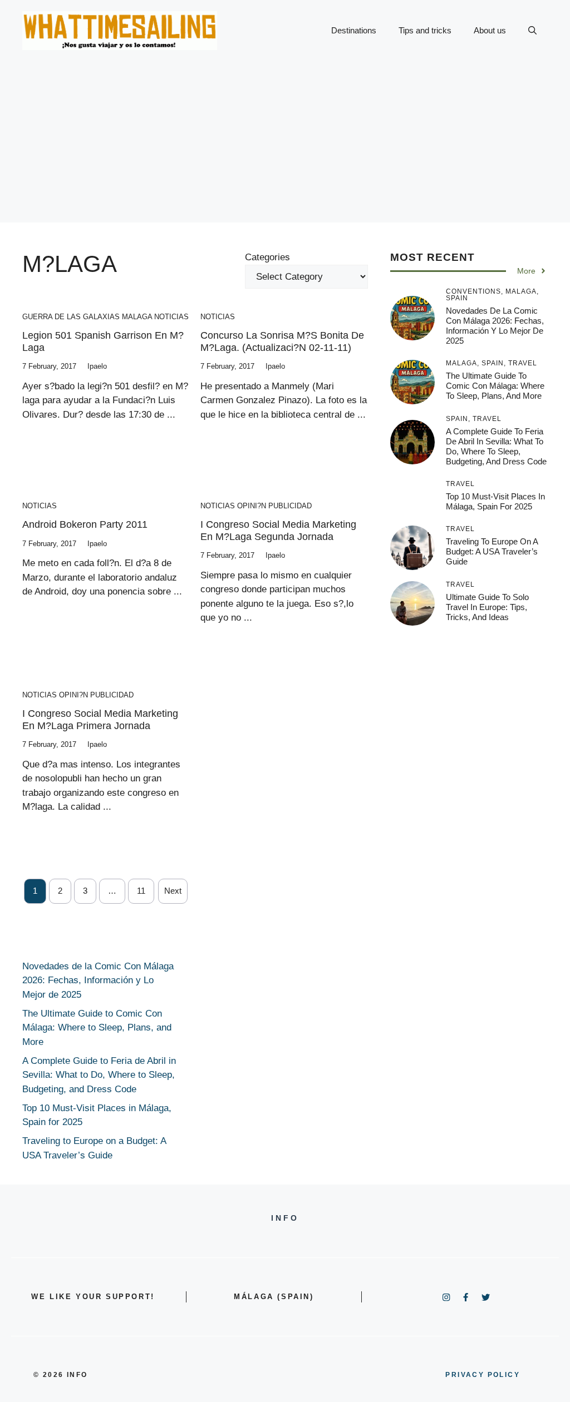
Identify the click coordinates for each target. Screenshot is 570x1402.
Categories (267, 257)
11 (141, 890)
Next (172, 890)
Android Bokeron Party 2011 (85, 524)
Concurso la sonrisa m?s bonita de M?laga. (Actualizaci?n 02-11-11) (282, 341)
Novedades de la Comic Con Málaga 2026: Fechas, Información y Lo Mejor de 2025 (495, 325)
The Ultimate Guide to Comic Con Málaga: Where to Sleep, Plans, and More (495, 385)
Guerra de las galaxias (71, 317)
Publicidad (290, 506)
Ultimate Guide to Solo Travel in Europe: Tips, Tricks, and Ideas (487, 607)
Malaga (137, 317)
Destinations (353, 30)
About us (490, 30)
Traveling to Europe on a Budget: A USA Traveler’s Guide (492, 551)
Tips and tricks (425, 30)
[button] (532, 30)
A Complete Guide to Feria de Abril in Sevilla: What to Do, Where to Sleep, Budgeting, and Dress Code (496, 446)
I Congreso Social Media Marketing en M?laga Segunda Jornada (278, 530)
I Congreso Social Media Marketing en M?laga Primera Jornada (100, 719)
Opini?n (251, 506)
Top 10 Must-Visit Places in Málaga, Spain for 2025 (495, 501)
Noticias (171, 317)
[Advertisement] (285, 144)
